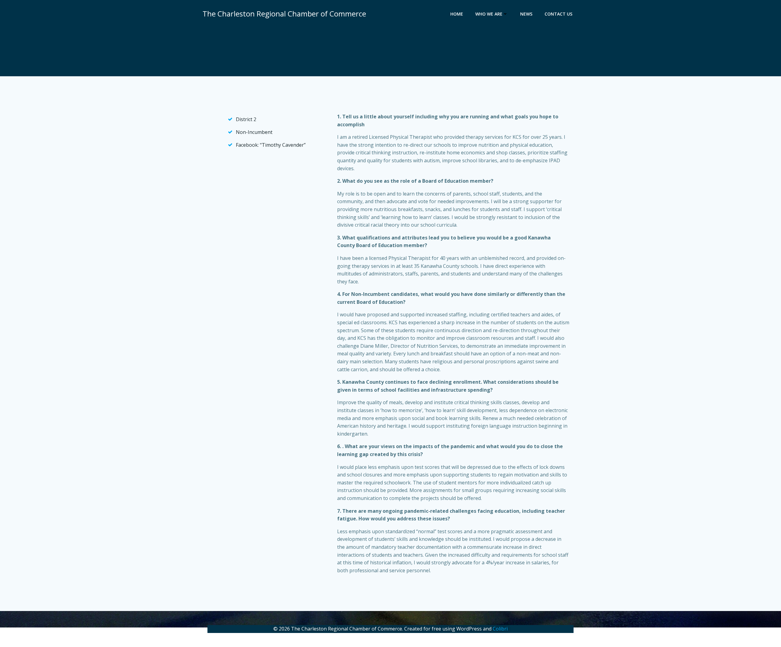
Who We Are (488, 14)
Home (456, 14)
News (526, 14)
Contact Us (558, 14)
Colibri (500, 628)
